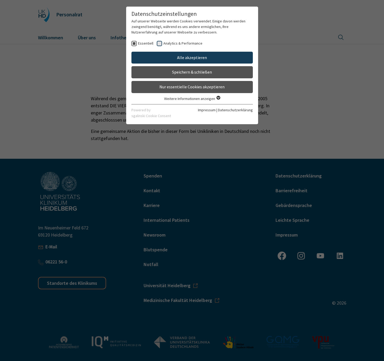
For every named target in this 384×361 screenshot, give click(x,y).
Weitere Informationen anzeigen (190, 98)
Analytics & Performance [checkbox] (182, 43)
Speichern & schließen (192, 72)
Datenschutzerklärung (235, 110)
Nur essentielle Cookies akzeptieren (192, 86)
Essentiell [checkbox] (145, 43)
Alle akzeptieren (192, 57)
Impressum (207, 110)
